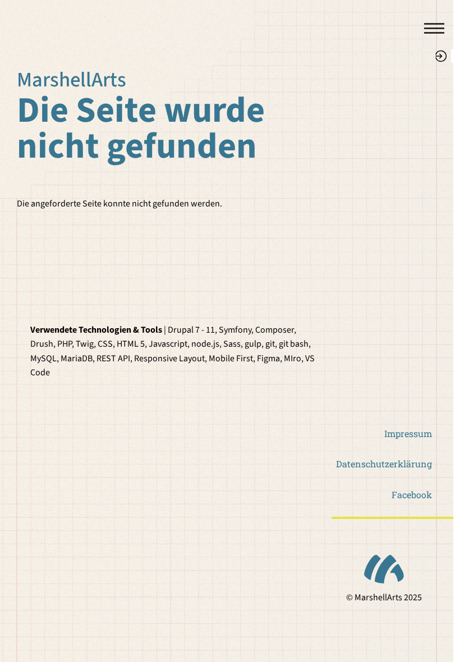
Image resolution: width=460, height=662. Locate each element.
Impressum (408, 433)
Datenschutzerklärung (384, 464)
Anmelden (441, 56)
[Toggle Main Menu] (429, 28)
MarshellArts (71, 80)
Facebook (412, 494)
